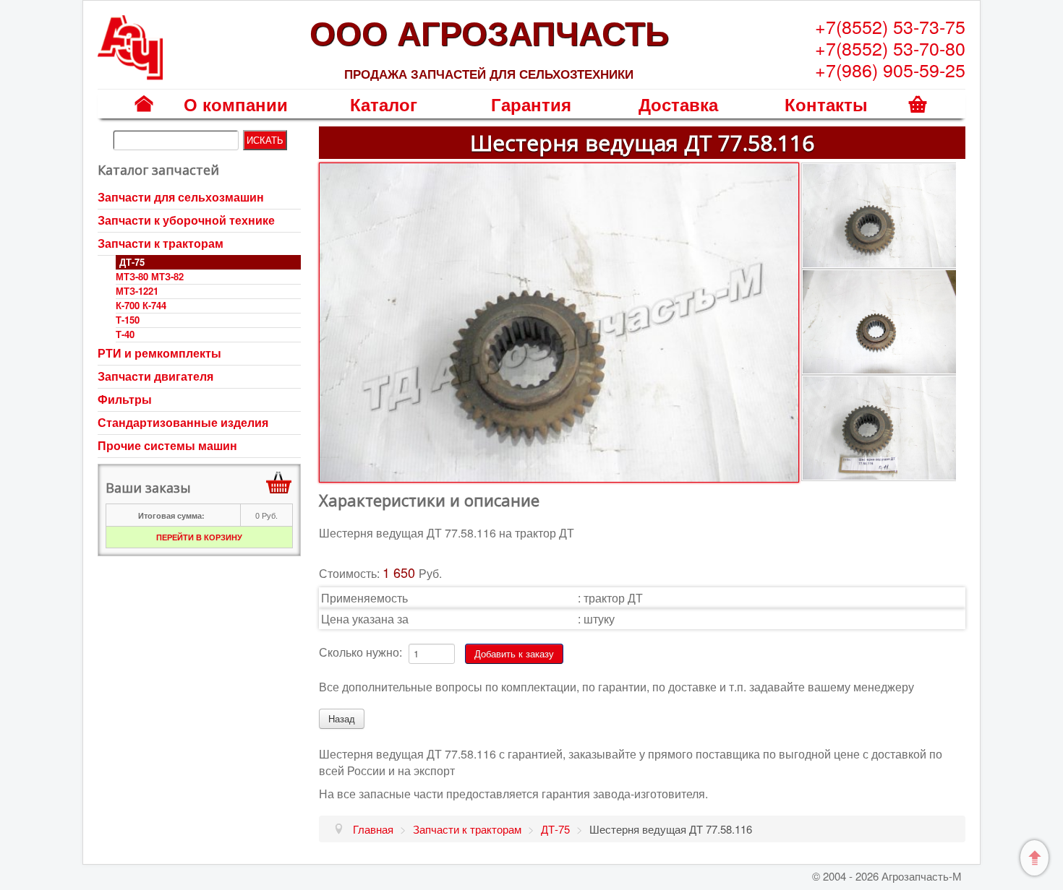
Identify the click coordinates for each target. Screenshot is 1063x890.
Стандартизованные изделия (183, 422)
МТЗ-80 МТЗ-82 (150, 276)
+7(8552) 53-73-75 (890, 26)
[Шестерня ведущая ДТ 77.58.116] (558, 321)
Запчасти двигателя (155, 376)
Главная (144, 113)
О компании (236, 104)
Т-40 (125, 334)
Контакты (826, 104)
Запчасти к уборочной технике (186, 220)
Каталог (383, 104)
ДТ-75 (132, 262)
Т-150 (128, 320)
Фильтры (125, 399)
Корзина (918, 113)
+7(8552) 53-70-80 (890, 48)
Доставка (678, 104)
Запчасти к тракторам (160, 243)
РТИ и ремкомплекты (159, 353)
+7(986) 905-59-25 (890, 69)
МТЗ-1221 (137, 291)
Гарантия (531, 104)
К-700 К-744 (141, 305)
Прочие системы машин (167, 445)
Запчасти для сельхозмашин (181, 197)
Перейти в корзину (199, 537)
